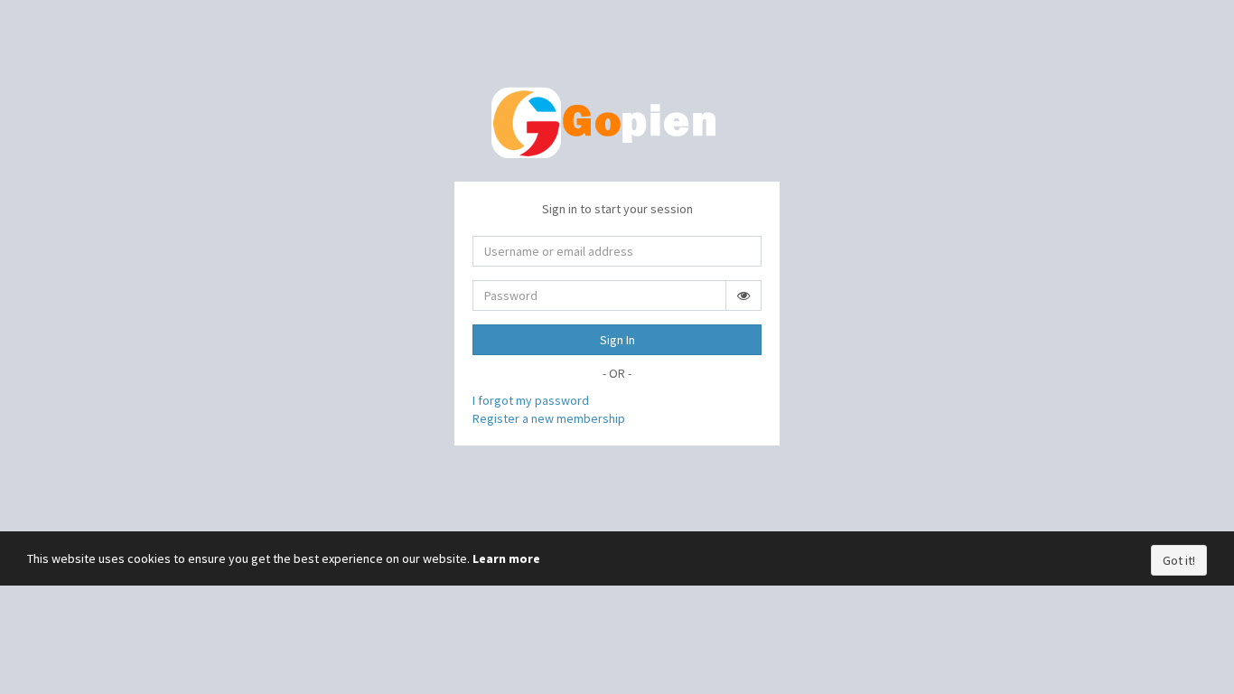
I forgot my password (530, 400)
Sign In (617, 340)
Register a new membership (548, 418)
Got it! (1179, 560)
